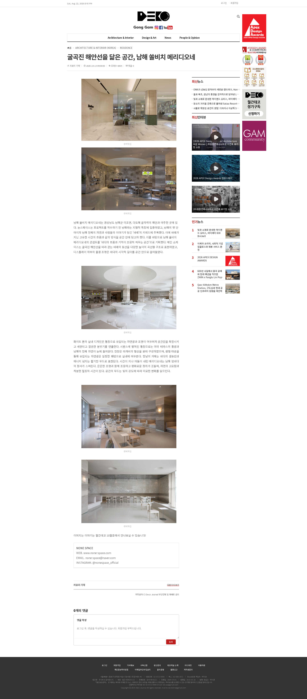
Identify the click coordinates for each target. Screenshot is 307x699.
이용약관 (201, 665)
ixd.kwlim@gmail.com (177, 687)
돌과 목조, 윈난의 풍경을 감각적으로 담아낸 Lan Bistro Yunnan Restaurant (216, 94)
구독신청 (143, 665)
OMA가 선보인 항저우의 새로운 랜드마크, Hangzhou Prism (216, 89)
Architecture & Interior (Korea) (95, 47)
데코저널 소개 (172, 665)
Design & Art (149, 37)
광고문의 (157, 665)
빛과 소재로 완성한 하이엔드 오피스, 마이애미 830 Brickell (216, 98)
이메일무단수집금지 (143, 669)
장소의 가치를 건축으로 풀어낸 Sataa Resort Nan (216, 103)
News (168, 37)
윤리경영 (160, 669)
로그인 (224, 2)
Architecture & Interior (121, 37)
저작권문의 (188, 669)
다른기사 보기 (173, 584)
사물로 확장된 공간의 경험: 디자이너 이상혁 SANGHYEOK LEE (216, 108)
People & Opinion (189, 37)
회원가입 (234, 2)
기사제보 (130, 665)
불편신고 (173, 669)
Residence (126, 47)
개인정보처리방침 (121, 669)
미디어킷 (188, 665)
